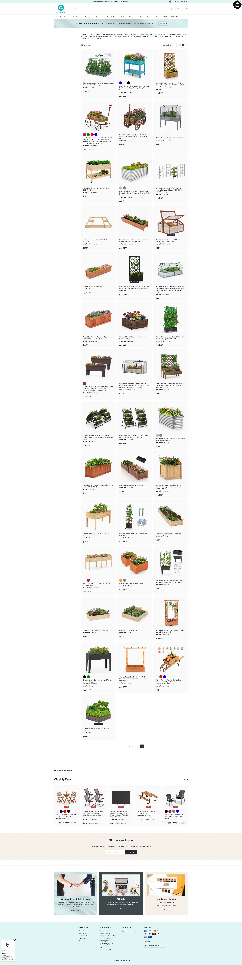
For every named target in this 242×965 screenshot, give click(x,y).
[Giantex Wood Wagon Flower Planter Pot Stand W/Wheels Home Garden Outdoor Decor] (134, 124)
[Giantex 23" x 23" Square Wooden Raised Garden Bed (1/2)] (134, 325)
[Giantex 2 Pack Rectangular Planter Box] (134, 569)
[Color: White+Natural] (168, 134)
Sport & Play (111, 17)
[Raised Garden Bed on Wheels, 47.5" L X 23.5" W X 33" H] (98, 176)
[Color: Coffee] (124, 82)
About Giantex (83, 922)
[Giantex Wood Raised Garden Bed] (134, 472)
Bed (122, 17)
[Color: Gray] (124, 580)
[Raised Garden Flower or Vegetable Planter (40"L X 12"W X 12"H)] (98, 473)
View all (185, 771)
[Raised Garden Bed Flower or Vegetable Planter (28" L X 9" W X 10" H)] (98, 325)
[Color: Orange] (120, 580)
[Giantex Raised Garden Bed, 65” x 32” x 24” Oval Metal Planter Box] (171, 425)
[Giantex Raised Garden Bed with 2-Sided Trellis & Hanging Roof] (171, 618)
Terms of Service (105, 925)
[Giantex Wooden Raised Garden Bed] (171, 521)
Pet (157, 17)
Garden (99, 17)
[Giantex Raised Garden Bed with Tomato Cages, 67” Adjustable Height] (171, 325)
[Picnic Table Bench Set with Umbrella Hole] (148, 795)
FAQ (101, 939)
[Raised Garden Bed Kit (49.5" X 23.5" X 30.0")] (98, 522)
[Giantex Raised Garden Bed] (98, 274)
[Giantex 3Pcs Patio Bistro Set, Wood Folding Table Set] (66, 797)
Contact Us (82, 930)
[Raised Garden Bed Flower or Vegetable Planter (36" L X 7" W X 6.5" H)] (134, 228)
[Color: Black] (128, 82)
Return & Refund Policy (108, 927)
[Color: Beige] (57, 802)
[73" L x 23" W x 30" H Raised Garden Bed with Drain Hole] (98, 570)
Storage (132, 17)
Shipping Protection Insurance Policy (107, 935)
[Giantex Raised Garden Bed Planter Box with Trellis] (134, 522)
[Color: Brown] (84, 134)
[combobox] (93, 9)
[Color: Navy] (61, 802)
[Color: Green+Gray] (164, 134)
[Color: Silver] (120, 187)
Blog (79, 932)
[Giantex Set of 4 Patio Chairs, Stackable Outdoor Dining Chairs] (175, 797)
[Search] (113, 9)
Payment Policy (105, 930)
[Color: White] (88, 383)
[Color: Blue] (120, 82)
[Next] (142, 746)
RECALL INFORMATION (172, 17)
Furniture (76, 17)
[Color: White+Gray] (157, 134)
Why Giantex (82, 925)
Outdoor (88, 17)
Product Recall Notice (107, 941)
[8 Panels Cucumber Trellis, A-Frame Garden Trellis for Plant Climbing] (98, 71)
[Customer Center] (166, 876)
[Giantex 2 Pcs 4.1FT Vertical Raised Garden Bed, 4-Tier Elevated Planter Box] (134, 423)
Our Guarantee (83, 927)
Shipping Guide (105, 932)
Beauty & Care (145, 17)
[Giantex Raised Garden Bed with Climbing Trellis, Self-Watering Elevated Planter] (171, 569)
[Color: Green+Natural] (160, 134)
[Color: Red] (92, 134)
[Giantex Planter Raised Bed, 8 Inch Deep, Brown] (98, 717)
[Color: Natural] (84, 580)
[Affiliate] (121, 876)
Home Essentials (62, 17)
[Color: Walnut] (157, 676)
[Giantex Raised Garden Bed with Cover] (171, 123)
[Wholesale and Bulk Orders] (76, 876)
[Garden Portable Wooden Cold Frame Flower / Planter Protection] (171, 228)
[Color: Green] (88, 134)
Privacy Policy (104, 922)
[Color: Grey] (124, 187)
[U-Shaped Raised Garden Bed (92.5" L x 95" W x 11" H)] (98, 228)
